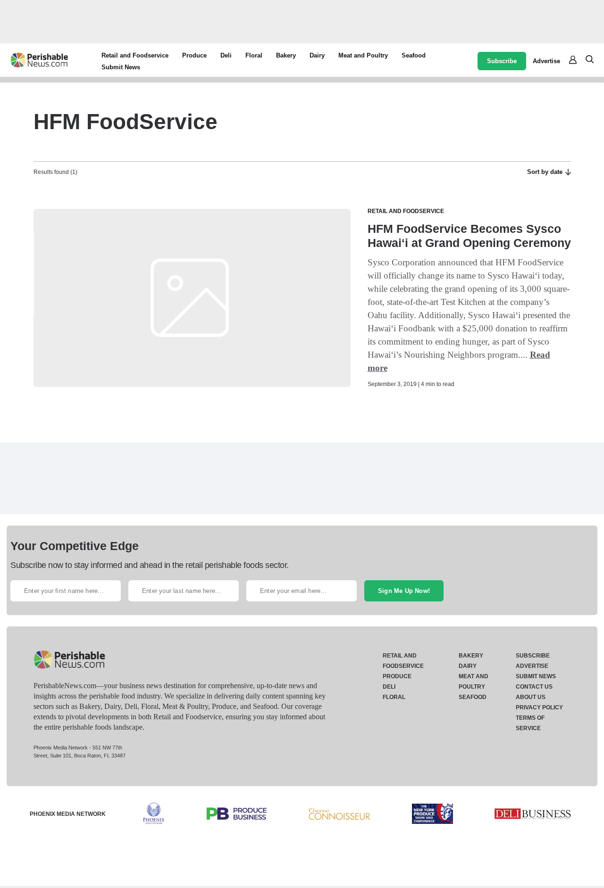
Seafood (414, 55)
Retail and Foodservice (134, 55)
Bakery (286, 55)
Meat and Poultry (363, 55)
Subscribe (502, 61)
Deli (226, 55)
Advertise (546, 61)
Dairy (317, 55)
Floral (253, 55)
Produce (194, 55)
